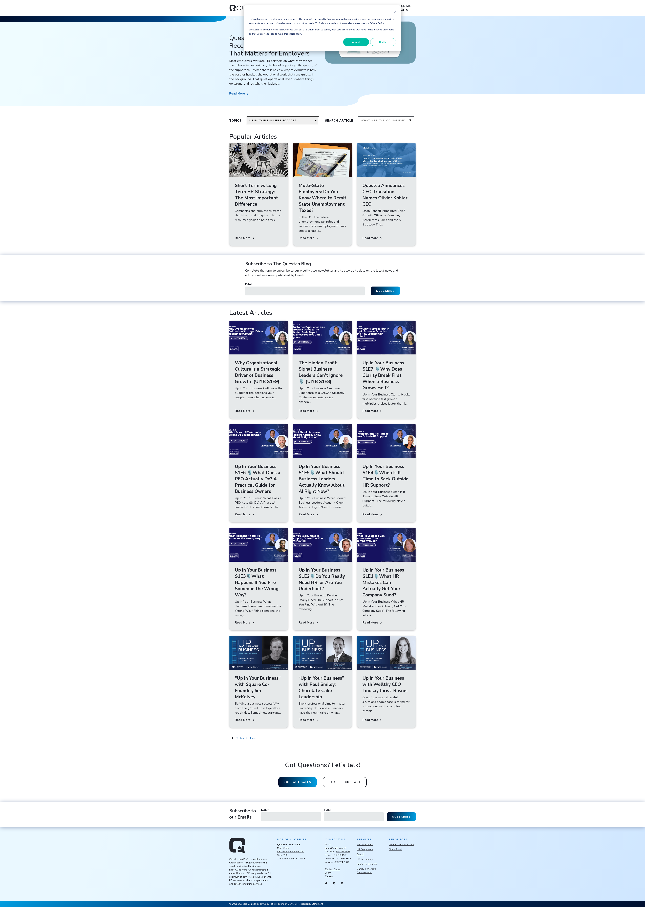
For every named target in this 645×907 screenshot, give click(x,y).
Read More (237, 93)
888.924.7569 (341, 862)
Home (234, 19)
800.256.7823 (343, 851)
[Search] (410, 120)
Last (253, 738)
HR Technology (365, 859)
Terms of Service (287, 903)
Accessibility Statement (310, 903)
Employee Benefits (367, 864)
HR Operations (365, 844)
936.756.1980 (340, 855)
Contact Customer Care (401, 844)
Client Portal (395, 849)
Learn (328, 872)
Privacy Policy (268, 903)
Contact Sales (406, 8)
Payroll (360, 854)
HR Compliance (365, 849)
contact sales (297, 782)
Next (243, 738)
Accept (356, 42)
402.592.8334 (343, 858)
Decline (383, 42)
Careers (329, 876)
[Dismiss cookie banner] (395, 13)
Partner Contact (345, 782)
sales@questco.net (335, 848)
